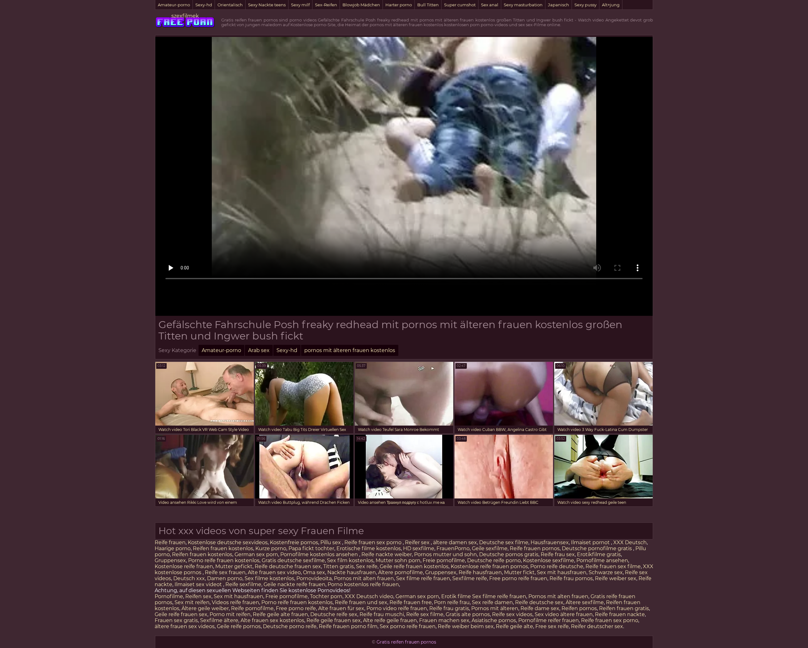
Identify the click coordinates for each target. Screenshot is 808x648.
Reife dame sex (539, 608)
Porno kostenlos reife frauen (363, 584)
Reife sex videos (512, 614)
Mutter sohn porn (398, 560)
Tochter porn (326, 596)
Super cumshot (460, 4)
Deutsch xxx (189, 578)
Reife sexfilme (243, 584)
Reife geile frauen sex (333, 620)
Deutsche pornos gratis (508, 554)
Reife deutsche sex (539, 602)
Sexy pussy (585, 4)
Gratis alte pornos (468, 614)
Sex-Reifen (326, 4)
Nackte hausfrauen (351, 572)
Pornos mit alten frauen (364, 578)
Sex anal (489, 4)
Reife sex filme (424, 614)
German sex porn (256, 554)
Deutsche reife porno (494, 560)
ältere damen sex (455, 542)
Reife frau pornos (571, 578)
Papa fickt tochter (311, 548)
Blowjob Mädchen (361, 4)
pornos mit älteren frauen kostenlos (349, 350)
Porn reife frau (452, 602)
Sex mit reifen (192, 602)
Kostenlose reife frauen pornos (489, 566)
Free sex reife (552, 626)
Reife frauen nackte (620, 614)
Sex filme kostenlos (269, 578)
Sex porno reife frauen (408, 626)
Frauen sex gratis (176, 620)
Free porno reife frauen (518, 578)
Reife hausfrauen (480, 572)
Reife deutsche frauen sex (288, 566)
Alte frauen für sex (341, 608)
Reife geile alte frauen (280, 614)
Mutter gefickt (233, 566)
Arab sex (259, 350)
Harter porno (398, 4)
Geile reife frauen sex (181, 614)
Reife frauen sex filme (613, 566)
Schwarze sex (606, 572)
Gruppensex (170, 560)
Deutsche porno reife (290, 626)
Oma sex (314, 572)
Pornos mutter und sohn (445, 554)
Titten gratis (338, 566)
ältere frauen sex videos (185, 626)
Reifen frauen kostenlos (223, 548)
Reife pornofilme (252, 608)
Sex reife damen (492, 602)
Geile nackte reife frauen (294, 584)
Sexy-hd (203, 4)
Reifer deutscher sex (597, 626)
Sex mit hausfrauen (561, 572)
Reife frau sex (558, 554)
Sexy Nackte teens (267, 4)
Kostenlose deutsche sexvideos (228, 542)
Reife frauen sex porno (373, 542)
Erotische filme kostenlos (368, 548)
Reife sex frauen (225, 572)
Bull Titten (428, 4)
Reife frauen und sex (361, 602)
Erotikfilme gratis (599, 554)
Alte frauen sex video (274, 572)
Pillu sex (331, 542)
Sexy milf (300, 4)
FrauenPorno (453, 548)
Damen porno (224, 578)
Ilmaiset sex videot (199, 584)
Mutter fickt (519, 572)
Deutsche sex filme (503, 542)
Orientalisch (230, 4)
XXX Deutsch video (369, 596)
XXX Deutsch (630, 542)
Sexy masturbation (523, 4)
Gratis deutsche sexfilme (293, 560)
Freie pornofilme (444, 560)
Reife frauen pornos (535, 548)
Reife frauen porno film (348, 626)
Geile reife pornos (239, 626)
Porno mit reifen (230, 614)
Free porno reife (296, 608)
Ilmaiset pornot (591, 542)
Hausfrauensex (550, 542)
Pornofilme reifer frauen (548, 620)
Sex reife (366, 566)
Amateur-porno (174, 4)
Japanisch (558, 4)
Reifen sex (198, 596)
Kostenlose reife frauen (184, 566)
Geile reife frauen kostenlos (414, 566)
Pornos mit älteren (494, 608)
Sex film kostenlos (350, 560)
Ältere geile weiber (205, 608)
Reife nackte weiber (386, 554)
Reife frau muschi (381, 614)
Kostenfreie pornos (294, 542)
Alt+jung (611, 4)
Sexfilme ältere (219, 620)
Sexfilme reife (469, 578)
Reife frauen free (410, 602)
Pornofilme (169, 596)
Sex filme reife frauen (423, 578)
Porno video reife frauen (396, 608)
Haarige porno (173, 548)
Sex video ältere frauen (564, 614)
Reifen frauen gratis (624, 608)
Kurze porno (270, 548)
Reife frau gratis (449, 608)
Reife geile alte (514, 626)
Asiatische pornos (494, 620)
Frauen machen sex (444, 620)
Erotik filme (456, 596)
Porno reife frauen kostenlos (223, 560)
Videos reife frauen (235, 602)
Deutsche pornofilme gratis (597, 548)
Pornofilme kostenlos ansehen (319, 554)
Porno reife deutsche (556, 566)
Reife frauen (170, 542)
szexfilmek (185, 16)
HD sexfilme (418, 548)
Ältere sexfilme (585, 602)
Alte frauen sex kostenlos (272, 620)
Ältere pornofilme (400, 572)
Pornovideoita (314, 578)
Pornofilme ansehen (602, 560)
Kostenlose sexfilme (548, 560)
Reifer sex (418, 542)
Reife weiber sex (615, 578)
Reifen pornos (579, 608)
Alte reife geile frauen (390, 620)
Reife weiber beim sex (466, 626)
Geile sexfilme (490, 548)
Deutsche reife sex (333, 614)
